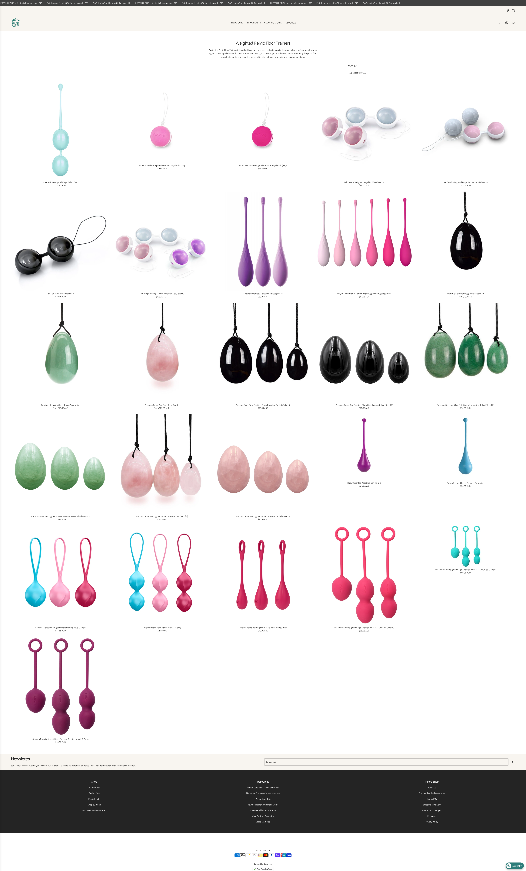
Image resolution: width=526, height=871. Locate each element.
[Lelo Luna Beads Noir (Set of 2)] (60, 241)
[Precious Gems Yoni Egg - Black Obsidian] (465, 241)
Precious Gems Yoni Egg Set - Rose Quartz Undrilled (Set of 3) (263, 516)
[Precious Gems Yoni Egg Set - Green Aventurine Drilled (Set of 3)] (465, 352)
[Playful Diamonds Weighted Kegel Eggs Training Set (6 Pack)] (364, 241)
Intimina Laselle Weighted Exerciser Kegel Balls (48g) (263, 165)
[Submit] (511, 762)
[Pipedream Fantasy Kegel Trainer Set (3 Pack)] (262, 241)
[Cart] (513, 23)
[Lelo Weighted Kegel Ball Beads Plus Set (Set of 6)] (161, 241)
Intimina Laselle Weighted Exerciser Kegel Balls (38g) (161, 165)
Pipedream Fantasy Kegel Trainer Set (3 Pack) (263, 293)
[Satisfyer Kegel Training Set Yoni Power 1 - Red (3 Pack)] (262, 575)
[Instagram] (513, 10)
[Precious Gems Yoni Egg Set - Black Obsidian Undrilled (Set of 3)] (364, 352)
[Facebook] (508, 10)
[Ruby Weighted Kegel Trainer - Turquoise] (465, 447)
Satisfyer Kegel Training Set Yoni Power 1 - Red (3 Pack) (262, 627)
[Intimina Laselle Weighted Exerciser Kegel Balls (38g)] (161, 121)
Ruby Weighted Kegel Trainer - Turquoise (465, 483)
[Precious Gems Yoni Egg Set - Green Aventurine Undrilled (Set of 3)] (60, 463)
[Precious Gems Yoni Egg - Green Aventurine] (60, 352)
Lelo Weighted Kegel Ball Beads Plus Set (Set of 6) (161, 293)
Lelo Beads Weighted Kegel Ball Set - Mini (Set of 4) (465, 182)
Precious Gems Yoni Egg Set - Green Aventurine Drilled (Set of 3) (465, 405)
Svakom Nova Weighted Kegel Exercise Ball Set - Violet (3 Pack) (60, 739)
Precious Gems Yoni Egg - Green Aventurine (60, 405)
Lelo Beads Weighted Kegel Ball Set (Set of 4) (364, 182)
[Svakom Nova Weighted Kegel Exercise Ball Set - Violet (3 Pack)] (60, 686)
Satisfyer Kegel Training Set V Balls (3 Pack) (162, 627)
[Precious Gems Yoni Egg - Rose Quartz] (161, 352)
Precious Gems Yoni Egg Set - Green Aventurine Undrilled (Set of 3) (60, 516)
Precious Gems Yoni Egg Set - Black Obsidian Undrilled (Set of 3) (364, 405)
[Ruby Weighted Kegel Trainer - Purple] (364, 447)
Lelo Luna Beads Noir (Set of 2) (60, 293)
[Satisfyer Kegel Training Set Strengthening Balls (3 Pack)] (60, 575)
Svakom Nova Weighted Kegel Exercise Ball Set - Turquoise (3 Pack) (465, 569)
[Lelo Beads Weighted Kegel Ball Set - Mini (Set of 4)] (465, 129)
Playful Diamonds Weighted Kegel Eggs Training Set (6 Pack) (364, 293)
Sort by (352, 66)
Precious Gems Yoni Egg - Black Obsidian (465, 293)
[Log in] (507, 23)
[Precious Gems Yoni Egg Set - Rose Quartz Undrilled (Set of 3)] (262, 463)
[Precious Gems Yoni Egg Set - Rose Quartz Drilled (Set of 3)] (161, 463)
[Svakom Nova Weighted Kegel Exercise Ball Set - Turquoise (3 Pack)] (465, 546)
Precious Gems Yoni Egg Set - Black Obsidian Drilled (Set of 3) (262, 405)
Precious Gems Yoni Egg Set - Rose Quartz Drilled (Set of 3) (162, 516)
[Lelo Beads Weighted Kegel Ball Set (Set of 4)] (364, 129)
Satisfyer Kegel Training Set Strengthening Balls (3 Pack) (60, 627)
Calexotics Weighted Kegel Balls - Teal (60, 182)
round (313, 50)
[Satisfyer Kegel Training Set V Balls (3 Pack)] (161, 575)
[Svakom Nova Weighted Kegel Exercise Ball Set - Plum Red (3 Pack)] (364, 575)
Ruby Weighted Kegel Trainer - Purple (364, 483)
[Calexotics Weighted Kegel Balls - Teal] (60, 129)
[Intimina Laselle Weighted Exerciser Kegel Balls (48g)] (262, 121)
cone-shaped (220, 53)
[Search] (500, 23)
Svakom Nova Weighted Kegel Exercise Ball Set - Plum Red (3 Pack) (364, 627)
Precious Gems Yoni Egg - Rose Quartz (162, 405)
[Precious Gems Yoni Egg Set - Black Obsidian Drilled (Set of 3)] (262, 352)
